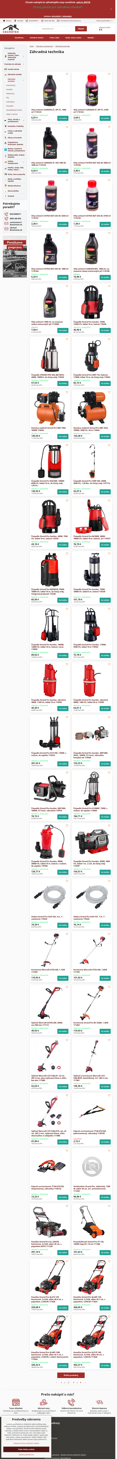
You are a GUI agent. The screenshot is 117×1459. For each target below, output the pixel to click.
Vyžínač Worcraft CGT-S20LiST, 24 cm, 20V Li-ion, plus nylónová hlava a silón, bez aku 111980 (49, 1078)
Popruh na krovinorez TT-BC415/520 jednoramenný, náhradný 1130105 (89, 1132)
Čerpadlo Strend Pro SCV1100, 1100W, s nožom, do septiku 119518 (48, 754)
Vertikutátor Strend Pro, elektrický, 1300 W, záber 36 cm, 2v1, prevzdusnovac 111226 (91, 1188)
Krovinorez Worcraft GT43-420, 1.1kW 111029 (48, 970)
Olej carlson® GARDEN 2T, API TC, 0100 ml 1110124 (90, 110)
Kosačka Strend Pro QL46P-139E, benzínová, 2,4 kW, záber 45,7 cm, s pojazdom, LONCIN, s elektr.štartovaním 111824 (49, 1355)
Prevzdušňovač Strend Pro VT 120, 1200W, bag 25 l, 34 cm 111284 (88, 1242)
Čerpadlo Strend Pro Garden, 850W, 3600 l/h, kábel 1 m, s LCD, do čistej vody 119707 (91, 863)
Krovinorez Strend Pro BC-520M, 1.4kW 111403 (90, 1023)
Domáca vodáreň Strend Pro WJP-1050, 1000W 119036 (48, 429)
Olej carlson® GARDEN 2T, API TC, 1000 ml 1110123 (48, 110)
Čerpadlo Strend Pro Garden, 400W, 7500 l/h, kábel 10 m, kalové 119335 (49, 537)
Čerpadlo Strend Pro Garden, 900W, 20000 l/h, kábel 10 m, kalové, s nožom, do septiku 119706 (49, 863)
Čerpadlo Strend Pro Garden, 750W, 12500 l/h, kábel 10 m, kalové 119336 (89, 323)
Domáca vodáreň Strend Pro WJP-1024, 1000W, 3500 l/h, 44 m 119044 (90, 429)
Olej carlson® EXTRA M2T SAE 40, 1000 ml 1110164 (49, 270)
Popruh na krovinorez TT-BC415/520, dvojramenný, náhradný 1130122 (47, 1187)
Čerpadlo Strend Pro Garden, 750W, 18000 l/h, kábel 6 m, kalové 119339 (89, 590)
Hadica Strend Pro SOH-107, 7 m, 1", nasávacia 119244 (89, 917)
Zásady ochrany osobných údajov (73, 1455)
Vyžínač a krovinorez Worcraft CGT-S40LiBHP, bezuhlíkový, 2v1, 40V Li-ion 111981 (90, 1078)
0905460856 (67, 16)
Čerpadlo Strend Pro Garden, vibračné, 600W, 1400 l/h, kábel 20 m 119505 (90, 701)
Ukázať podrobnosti (26, 1455)
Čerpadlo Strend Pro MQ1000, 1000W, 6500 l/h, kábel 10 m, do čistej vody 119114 (48, 483)
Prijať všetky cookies (26, 1449)
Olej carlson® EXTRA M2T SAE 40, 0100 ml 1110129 (92, 217)
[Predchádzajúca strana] (56, 1382)
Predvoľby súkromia (51, 1455)
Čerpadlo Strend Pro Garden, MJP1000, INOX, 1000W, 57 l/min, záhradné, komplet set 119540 (90, 755)
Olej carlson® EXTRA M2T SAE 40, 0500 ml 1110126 (92, 164)
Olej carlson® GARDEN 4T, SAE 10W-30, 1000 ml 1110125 (48, 164)
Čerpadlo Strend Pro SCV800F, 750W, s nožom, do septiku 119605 (90, 809)
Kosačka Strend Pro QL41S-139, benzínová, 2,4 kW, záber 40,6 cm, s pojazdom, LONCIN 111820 (47, 1299)
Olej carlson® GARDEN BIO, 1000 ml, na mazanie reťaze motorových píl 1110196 (91, 270)
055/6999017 (57, 16)
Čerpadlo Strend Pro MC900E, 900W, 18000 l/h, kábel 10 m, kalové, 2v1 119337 (91, 537)
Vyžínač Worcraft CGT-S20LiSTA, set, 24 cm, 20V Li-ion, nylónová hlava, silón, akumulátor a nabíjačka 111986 (48, 1133)
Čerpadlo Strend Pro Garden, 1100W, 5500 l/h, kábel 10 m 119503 (89, 645)
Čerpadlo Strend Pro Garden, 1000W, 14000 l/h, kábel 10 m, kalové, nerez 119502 (47, 646)
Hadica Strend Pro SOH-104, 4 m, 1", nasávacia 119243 (47, 917)
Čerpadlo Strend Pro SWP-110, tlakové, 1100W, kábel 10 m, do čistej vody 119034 (91, 376)
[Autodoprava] (15, 265)
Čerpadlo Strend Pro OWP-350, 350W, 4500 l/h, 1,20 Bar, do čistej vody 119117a (91, 482)
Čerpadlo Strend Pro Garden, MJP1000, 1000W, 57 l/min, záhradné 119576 (48, 809)
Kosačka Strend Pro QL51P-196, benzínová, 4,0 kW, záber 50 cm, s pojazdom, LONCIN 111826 (88, 1354)
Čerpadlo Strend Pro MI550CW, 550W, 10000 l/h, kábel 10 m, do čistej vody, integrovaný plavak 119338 (48, 591)
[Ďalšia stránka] (85, 1382)
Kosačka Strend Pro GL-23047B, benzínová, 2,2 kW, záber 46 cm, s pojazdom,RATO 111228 (46, 1244)
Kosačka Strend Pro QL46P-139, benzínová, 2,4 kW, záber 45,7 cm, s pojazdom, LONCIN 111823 (89, 1299)
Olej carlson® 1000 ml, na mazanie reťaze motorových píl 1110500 (47, 323)
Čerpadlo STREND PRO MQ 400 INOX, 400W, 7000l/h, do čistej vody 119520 (47, 376)
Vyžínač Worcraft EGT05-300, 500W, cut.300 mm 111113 (47, 1023)
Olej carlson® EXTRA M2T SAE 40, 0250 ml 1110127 (49, 217)
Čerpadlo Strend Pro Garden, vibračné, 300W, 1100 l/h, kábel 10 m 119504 (48, 701)
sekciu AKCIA (83, 2)
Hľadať (81, 28)
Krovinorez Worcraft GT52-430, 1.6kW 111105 (90, 970)
